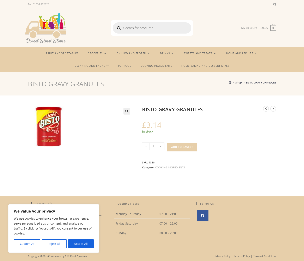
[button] (126, 111)
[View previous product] (266, 109)
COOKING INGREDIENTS (170, 167)
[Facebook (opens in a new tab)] (274, 4)
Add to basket (182, 147)
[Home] (230, 82)
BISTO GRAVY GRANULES (261, 82)
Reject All (54, 244)
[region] (53, 228)
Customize (27, 244)
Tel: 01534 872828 (38, 4)
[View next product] (273, 109)
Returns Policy (242, 256)
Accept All (81, 244)
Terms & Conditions (264, 256)
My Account (249, 28)
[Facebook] (202, 215)
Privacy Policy (222, 256)
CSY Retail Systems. (76, 256)
